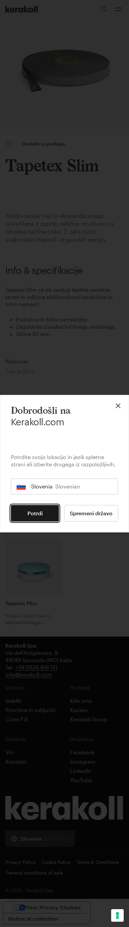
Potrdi (35, 513)
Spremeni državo (91, 513)
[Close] (118, 406)
